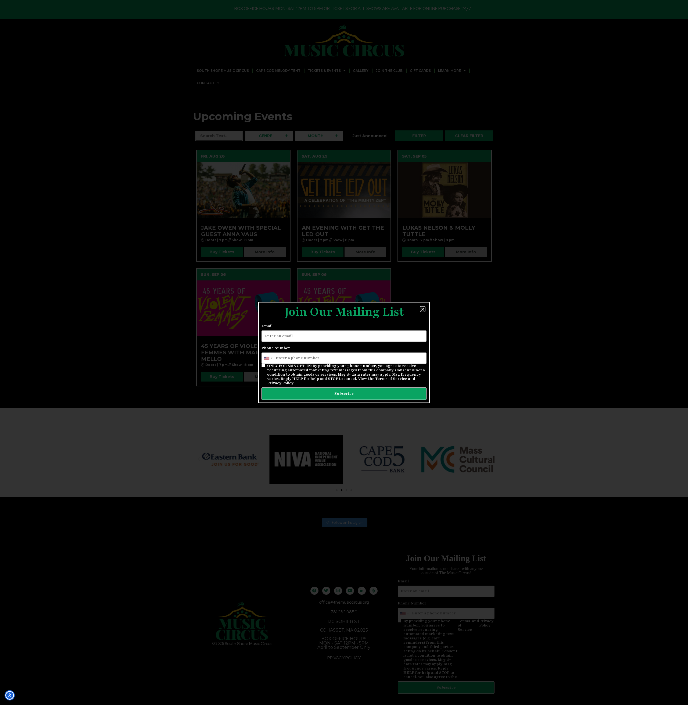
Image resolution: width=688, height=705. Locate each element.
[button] (423, 309)
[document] (344, 352)
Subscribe (344, 393)
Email (267, 326)
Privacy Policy (280, 383)
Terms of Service (391, 378)
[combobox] (268, 358)
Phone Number (275, 348)
